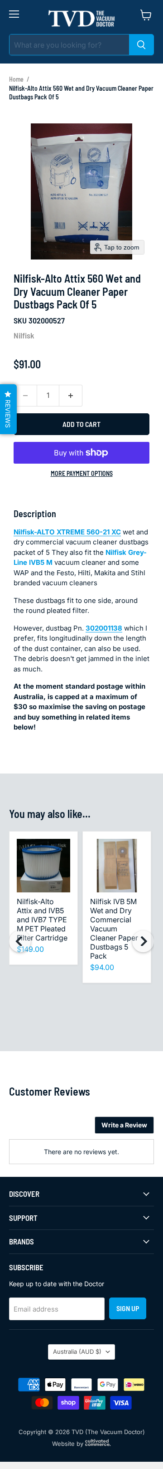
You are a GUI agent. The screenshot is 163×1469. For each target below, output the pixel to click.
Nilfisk (24, 335)
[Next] (143, 941)
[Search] (141, 44)
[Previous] (20, 941)
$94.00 (102, 967)
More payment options (82, 473)
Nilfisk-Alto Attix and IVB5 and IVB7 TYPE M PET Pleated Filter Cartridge (42, 919)
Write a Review (124, 1125)
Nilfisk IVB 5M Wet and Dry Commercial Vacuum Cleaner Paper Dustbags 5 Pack (114, 928)
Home (16, 79)
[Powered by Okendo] (32, 1128)
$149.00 (30, 949)
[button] (8, 409)
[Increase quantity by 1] (70, 395)
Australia (77, 1351)
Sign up (127, 1308)
